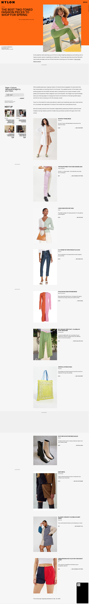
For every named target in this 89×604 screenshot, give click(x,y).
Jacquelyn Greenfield (7, 47)
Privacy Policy (11, 102)
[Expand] (78, 584)
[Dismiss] (87, 584)
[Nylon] (8, 2)
